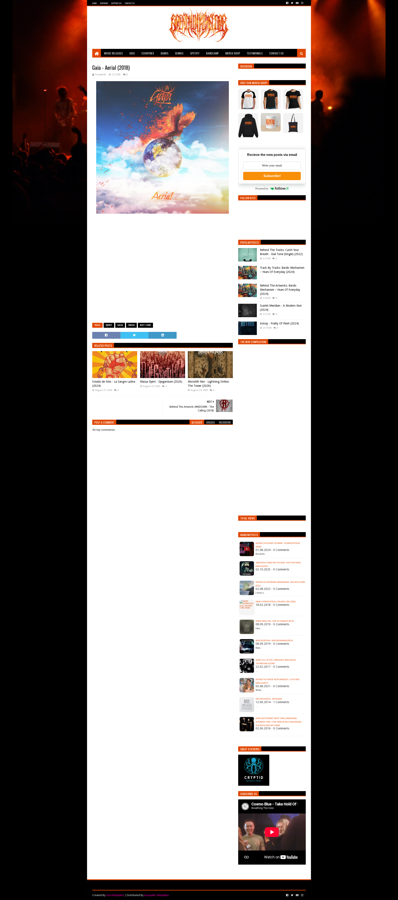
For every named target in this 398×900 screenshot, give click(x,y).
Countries (147, 53)
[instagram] (301, 3)
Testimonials (255, 53)
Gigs (132, 53)
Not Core (145, 325)
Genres (179, 53)
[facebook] (287, 3)
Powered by (261, 188)
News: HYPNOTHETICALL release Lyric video (276, 602)
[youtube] (297, 3)
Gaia (120, 325)
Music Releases (113, 53)
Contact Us (130, 3)
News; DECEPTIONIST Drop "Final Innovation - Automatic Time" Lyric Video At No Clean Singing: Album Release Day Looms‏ (279, 722)
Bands (164, 53)
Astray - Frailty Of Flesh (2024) (279, 323)
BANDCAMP (212, 53)
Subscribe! (272, 176)
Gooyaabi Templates (156, 895)
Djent (109, 325)
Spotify (194, 53)
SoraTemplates (115, 895)
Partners (104, 3)
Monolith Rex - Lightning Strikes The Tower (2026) (208, 383)
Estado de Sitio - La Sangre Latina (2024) (113, 383)
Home (94, 3)
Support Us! (116, 3)
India (131, 325)
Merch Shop (232, 53)
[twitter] (292, 3)
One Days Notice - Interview (269, 699)
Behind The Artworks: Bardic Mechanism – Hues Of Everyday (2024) (280, 289)
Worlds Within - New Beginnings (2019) (274, 641)
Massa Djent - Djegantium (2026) (161, 381)
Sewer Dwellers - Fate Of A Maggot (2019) (275, 621)
